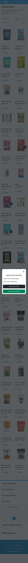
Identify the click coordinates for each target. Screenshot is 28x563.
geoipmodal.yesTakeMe (14, 291)
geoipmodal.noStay (14, 286)
